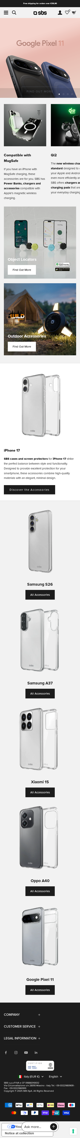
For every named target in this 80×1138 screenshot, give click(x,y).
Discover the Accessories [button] (30, 490)
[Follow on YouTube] (26, 1053)
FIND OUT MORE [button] (40, 91)
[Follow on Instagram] (16, 1053)
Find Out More (22, 270)
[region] (40, 58)
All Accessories (40, 595)
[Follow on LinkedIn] (36, 1053)
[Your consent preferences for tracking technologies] (73, 1131)
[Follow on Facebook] (6, 1053)
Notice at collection (19, 1133)
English (53, 1076)
